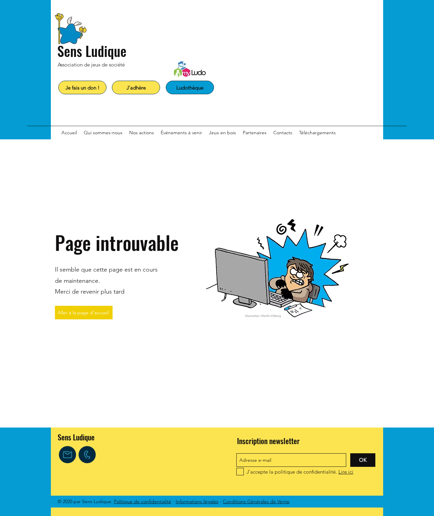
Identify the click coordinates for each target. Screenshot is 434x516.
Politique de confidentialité (142, 501)
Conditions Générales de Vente (256, 501)
